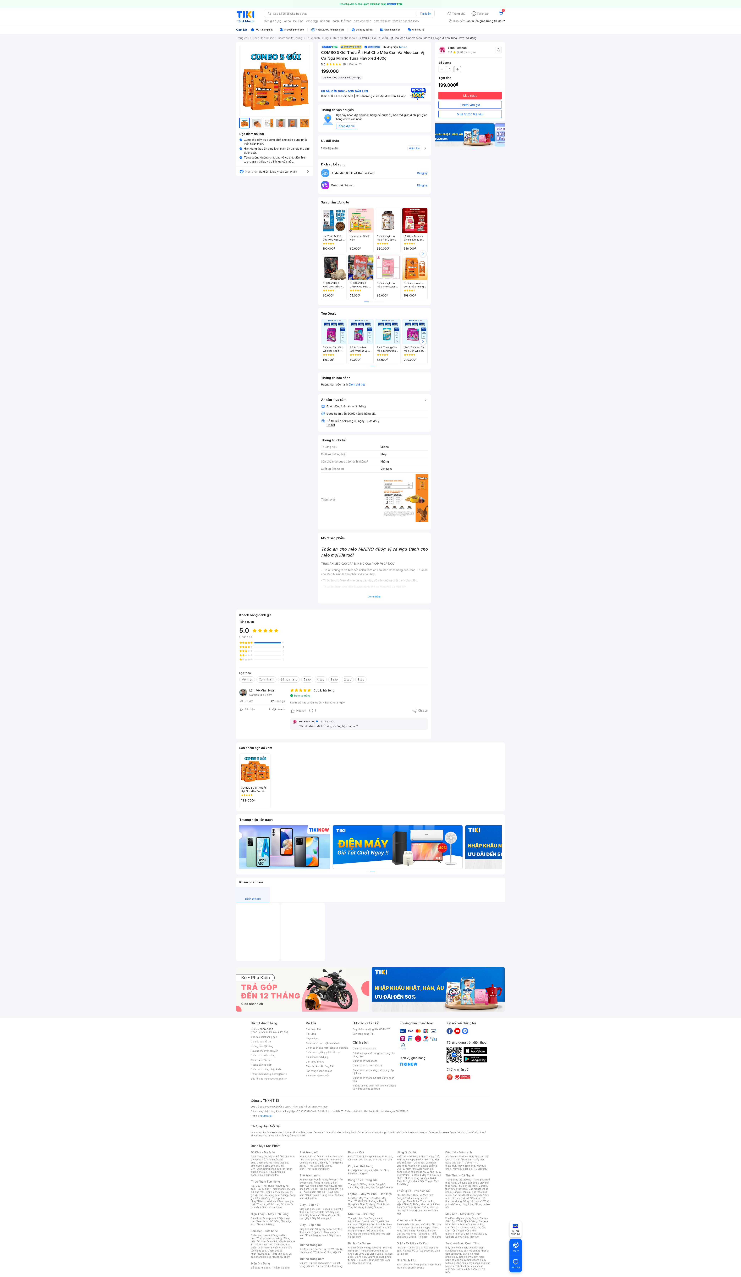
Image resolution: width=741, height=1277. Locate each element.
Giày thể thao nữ (473, 1201)
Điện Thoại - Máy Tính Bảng (269, 1214)
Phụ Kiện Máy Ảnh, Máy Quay (461, 1218)
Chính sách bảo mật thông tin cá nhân (327, 1047)
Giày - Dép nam (310, 1224)
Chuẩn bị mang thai (268, 1175)
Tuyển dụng (312, 1038)
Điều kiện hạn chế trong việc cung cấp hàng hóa (374, 1055)
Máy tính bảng (266, 1224)
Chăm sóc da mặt (261, 1235)
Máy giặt (456, 1162)
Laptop (379, 1207)
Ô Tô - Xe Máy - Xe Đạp (412, 1243)
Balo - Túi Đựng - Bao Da (466, 1227)
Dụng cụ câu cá (461, 1192)
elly (348, 1132)
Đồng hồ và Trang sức (362, 1180)
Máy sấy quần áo (462, 1168)
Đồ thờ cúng (361, 1233)
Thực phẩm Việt (280, 1188)
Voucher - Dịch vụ (409, 1220)
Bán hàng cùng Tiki (363, 1033)
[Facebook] (450, 1031)
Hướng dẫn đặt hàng (262, 1046)
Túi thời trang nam (311, 1258)
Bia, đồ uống (263, 1198)
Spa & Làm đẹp (420, 1227)
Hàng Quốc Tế (406, 1152)
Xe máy (407, 1250)
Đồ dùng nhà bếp (260, 1267)
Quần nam (321, 1179)
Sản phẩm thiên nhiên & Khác (270, 1246)
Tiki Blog (311, 1033)
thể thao (346, 21)
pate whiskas (382, 21)
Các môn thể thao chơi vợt (467, 1197)
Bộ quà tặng (364, 1263)
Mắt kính (378, 1170)
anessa (434, 1132)
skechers (364, 1132)
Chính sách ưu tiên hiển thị (367, 1065)
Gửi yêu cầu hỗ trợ (261, 1041)
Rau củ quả (263, 1188)
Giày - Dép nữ (308, 1204)
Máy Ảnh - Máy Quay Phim (463, 1214)
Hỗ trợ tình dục (279, 1253)
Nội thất (364, 1224)
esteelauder (275, 1132)
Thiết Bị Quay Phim (465, 1233)
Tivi (454, 1165)
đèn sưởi (462, 1247)
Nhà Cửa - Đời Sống (361, 1214)
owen (310, 1132)
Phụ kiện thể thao (467, 1185)
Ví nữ (335, 1249)
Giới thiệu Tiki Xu (315, 1061)
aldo (374, 1132)
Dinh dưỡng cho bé (268, 1165)
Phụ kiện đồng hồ (364, 1187)
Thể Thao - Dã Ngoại (459, 1175)
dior (264, 1132)
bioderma (338, 1132)
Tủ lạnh (456, 1159)
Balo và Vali (356, 1152)
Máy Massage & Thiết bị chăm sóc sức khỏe (273, 1243)
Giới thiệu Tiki (313, 1029)
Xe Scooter (426, 1250)
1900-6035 (266, 1029)
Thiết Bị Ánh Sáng (467, 1221)
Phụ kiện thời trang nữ (360, 1170)
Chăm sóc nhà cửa (271, 1207)
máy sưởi (450, 1247)
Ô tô (415, 1250)
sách (336, 21)
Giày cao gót (306, 1209)
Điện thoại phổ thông (268, 1221)
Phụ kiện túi (334, 1252)
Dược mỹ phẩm (281, 1256)
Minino (403, 46)
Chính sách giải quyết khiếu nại (323, 1052)
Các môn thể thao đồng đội (467, 1195)
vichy (286, 1135)
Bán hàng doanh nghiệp (319, 1070)
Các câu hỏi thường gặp (264, 1036)
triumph (383, 1132)
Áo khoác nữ (325, 1159)
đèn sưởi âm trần (461, 1269)
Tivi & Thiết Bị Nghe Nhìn (416, 1180)
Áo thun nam (306, 1179)
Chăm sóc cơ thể (267, 1241)
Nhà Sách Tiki (406, 1260)
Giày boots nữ (312, 1215)
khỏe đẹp (312, 21)
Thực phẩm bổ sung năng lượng (467, 1203)
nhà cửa (325, 21)
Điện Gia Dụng (260, 1263)
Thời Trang (426, 1156)
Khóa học (426, 1224)
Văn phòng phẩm (424, 1264)
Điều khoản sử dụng (317, 1057)
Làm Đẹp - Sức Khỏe (264, 1231)
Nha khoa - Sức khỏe (417, 1233)
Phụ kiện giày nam (316, 1235)
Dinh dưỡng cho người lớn (271, 1168)
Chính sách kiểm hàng (263, 1055)
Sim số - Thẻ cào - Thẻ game (425, 1236)
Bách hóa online (413, 1171)
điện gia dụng (272, 21)
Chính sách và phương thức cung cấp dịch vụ (373, 1072)
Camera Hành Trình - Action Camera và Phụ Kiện (466, 1224)
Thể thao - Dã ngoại (413, 1162)
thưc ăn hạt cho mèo (406, 21)
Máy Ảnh (474, 1236)
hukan (278, 1135)
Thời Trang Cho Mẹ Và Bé (265, 1156)
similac (462, 1132)
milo (354, 1132)
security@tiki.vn (278, 1078)
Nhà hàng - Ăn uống (415, 1230)
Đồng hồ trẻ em (384, 1187)
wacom (424, 1132)
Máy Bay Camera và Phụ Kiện (466, 1235)
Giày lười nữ (328, 1215)
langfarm (268, 1135)
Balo (350, 1156)
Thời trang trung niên (317, 1168)
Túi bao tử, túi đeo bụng (329, 1266)
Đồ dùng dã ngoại (468, 1182)
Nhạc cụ (374, 1233)
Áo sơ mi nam (321, 1182)
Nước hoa (263, 1253)
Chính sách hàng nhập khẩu (266, 1069)
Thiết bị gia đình (281, 1267)
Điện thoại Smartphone (264, 1218)
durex (328, 1132)
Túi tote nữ (320, 1252)
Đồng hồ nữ (367, 1184)
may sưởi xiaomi (462, 1256)
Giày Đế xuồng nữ (321, 1218)
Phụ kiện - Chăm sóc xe (410, 1247)
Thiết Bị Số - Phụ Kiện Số (413, 1190)
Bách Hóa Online (359, 1243)
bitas (481, 1132)
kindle (404, 1132)
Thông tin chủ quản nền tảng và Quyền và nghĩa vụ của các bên (374, 1087)
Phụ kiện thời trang (360, 1166)
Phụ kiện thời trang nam (368, 1172)
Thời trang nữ (308, 1152)
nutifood (394, 1132)
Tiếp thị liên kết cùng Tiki (320, 1066)
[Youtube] (457, 1031)
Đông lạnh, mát (274, 1192)
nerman (413, 1132)
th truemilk (290, 1132)
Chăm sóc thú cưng (359, 1247)
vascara (255, 1132)
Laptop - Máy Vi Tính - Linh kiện (370, 1194)
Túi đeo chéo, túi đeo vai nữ (314, 1249)
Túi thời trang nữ (310, 1244)
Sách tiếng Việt (405, 1264)
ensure (319, 1132)
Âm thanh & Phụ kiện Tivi (459, 1156)
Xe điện (429, 1247)
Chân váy (323, 1162)
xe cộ (287, 21)
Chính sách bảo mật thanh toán (323, 1043)
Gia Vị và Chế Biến (364, 1253)
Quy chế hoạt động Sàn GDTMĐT (371, 1029)
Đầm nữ (312, 1156)
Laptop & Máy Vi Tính (423, 1175)
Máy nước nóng (466, 1165)
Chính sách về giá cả (364, 1048)
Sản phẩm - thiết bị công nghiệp (419, 1177)
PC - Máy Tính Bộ (363, 1207)
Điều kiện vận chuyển (317, 1075)
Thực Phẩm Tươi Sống (265, 1181)
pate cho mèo (362, 21)
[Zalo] (465, 1031)
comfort (472, 1132)
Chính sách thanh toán (365, 1060)
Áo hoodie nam (314, 1185)
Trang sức (353, 1184)
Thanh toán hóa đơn (408, 1224)
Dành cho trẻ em (267, 1201)
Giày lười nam (306, 1229)
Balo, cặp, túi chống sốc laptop (370, 1158)
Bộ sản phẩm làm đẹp (271, 1255)
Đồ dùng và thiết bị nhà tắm (371, 1227)
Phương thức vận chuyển (264, 1050)
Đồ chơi (285, 1156)
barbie (301, 1132)
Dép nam (317, 1232)
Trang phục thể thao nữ (458, 1179)
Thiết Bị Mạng (367, 1204)
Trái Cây (255, 1185)
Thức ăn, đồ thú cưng (268, 1204)
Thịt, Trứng (268, 1185)
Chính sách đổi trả (261, 1060)
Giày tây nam (323, 1229)
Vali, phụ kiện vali (382, 1159)
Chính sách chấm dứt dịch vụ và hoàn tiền (373, 1079)
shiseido (256, 1135)
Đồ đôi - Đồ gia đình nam (324, 1188)
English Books (416, 1267)
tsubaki (301, 1135)
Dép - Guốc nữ (324, 1209)
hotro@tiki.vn (279, 1074)
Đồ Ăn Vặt (360, 1256)
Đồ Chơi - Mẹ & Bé (263, 1152)
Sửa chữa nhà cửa (364, 1221)
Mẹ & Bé (417, 1168)
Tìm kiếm (425, 13)
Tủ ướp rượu (480, 1168)
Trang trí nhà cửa (357, 1218)
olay (453, 1132)
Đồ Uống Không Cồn (368, 1259)
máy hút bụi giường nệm (465, 1261)
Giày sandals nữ (318, 1212)
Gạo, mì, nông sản (269, 1195)
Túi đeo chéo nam (319, 1263)
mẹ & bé (298, 21)
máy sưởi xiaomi (470, 1259)
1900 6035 (266, 1115)
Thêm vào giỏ (470, 105)
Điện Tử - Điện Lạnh (458, 1152)
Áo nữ (302, 1156)
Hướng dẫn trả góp (261, 1064)
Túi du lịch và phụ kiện (367, 1156)
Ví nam (303, 1263)
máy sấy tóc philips (469, 1250)
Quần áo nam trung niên (319, 1195)
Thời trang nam (309, 1175)
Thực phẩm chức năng (269, 1238)
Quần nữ (322, 1156)
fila (293, 1135)
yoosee (444, 1132)
